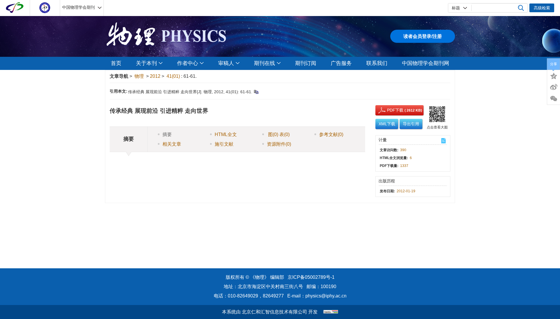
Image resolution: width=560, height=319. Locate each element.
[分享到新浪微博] (553, 87)
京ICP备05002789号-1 (311, 277)
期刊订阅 (305, 63)
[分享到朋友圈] (553, 98)
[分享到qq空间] (553, 75)
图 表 (278, 134)
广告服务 (341, 63)
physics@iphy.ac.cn (325, 295)
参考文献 (331, 134)
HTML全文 (226, 134)
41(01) (174, 76)
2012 (155, 76)
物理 (139, 76)
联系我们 (376, 63)
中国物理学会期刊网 (425, 63)
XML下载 (387, 123)
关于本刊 (146, 63)
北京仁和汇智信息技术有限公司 (274, 311)
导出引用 (411, 123)
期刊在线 (264, 63)
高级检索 (542, 8)
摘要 (167, 134)
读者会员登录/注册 (422, 36)
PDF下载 (390, 110)
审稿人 (226, 63)
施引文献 (224, 144)
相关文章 (171, 144)
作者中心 (187, 63)
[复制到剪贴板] (256, 91)
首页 (116, 63)
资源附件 (279, 144)
